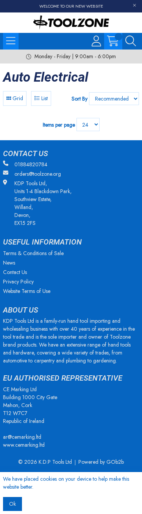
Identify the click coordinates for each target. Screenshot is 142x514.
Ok (12, 504)
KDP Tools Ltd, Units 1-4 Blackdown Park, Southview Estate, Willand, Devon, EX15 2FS (43, 203)
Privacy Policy (18, 281)
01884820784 (30, 164)
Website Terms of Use (26, 291)
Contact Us (15, 272)
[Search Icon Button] (130, 41)
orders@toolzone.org (37, 174)
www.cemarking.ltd (24, 445)
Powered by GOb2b (101, 462)
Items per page (59, 124)
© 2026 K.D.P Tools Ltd (45, 462)
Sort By (79, 98)
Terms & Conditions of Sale (33, 253)
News (9, 262)
